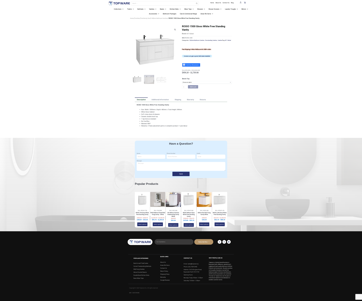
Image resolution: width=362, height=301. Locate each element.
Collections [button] (117, 9)
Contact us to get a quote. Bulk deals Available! (197, 56)
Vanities (137, 18)
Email (198, 153)
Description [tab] (141, 100)
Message (139, 161)
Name (138, 153)
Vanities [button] (151, 9)
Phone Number (171, 153)
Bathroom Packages (169, 14)
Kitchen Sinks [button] (174, 9)
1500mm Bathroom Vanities (159, 18)
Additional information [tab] (160, 100)
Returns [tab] (203, 100)
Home (132, 18)
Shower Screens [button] (214, 9)
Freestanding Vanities (211, 40)
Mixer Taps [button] (188, 9)
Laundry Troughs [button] (230, 9)
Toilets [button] (129, 9)
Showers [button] (200, 9)
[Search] (197, 3)
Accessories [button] (153, 14)
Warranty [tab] (190, 100)
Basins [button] (162, 9)
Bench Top (185, 79)
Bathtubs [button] (140, 9)
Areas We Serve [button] (206, 14)
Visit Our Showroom (192, 65)
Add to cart (193, 87)
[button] (175, 29)
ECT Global (190, 34)
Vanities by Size (145, 18)
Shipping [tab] (178, 100)
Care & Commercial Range (188, 14)
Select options (142, 224)
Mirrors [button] (243, 9)
